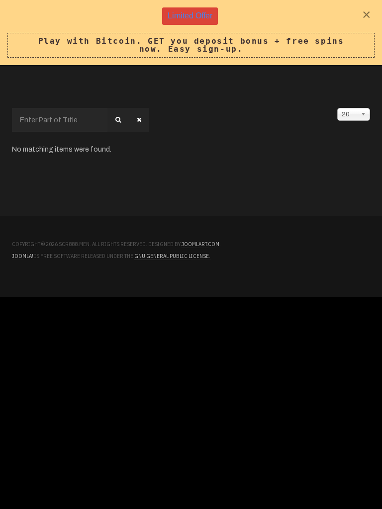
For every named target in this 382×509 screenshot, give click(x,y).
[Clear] (139, 120)
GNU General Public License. (172, 256)
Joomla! (22, 256)
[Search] (118, 120)
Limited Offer (190, 15)
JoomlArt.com (200, 244)
